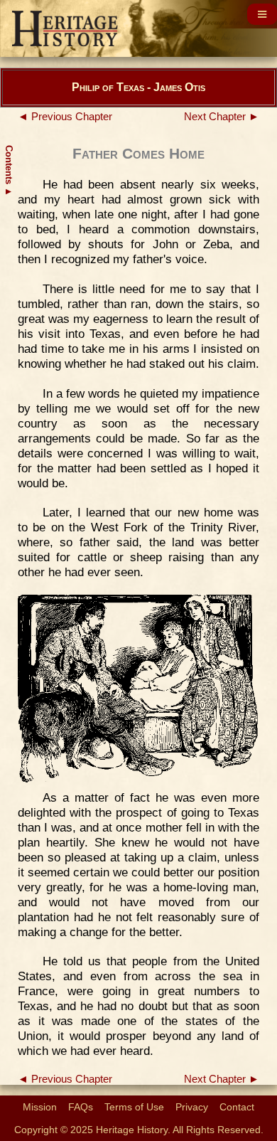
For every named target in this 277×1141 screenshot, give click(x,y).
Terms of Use (134, 1107)
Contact (236, 1107)
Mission (40, 1107)
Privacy (191, 1107)
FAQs (80, 1107)
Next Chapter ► (221, 116)
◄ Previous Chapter (65, 116)
